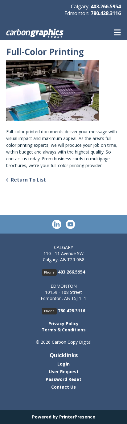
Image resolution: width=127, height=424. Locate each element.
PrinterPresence (77, 417)
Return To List (28, 179)
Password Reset (63, 379)
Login (63, 364)
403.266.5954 (106, 6)
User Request (64, 371)
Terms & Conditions (64, 330)
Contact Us (63, 387)
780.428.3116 (106, 13)
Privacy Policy (63, 323)
